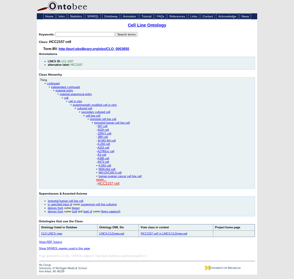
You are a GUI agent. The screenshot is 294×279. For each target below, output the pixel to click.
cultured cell (84, 108)
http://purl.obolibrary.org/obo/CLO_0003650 (94, 49)
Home (49, 16)
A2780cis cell (105, 151)
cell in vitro (75, 101)
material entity (64, 90)
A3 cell (101, 154)
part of (88, 211)
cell (66, 97)
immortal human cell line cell (112, 122)
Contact (208, 16)
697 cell (102, 126)
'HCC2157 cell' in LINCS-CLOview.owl (164, 233)
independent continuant (65, 87)
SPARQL (93, 16)
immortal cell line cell (103, 119)
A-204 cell (103, 144)
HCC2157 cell (108, 183)
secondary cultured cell (95, 112)
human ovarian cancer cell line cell (120, 176)
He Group (45, 265)
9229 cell (103, 129)
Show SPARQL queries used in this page (64, 248)
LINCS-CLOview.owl (111, 233)
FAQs (160, 16)
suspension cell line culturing (99, 204)
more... (101, 179)
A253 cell (103, 147)
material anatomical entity (76, 94)
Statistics (76, 16)
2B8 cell (103, 137)
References (177, 16)
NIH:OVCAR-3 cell (110, 172)
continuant (53, 83)
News (245, 16)
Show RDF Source (50, 242)
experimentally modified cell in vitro (95, 105)
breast (76, 208)
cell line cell (93, 115)
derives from (55, 208)
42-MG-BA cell (107, 140)
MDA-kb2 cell (107, 169)
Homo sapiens (110, 211)
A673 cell (103, 161)
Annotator (129, 16)
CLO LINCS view (51, 233)
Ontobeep (111, 16)
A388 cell (103, 158)
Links (193, 16)
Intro (62, 16)
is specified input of (60, 204)
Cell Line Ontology (147, 25)
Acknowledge (227, 16)
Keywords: (47, 34)
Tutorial (146, 16)
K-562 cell (105, 165)
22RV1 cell (104, 133)
